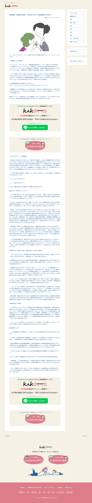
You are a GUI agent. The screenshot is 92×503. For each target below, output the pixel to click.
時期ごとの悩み (70, 492)
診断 (28, 492)
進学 (49, 492)
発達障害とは (21, 492)
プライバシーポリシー (49, 487)
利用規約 (22, 487)
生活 (40, 492)
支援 (44, 492)
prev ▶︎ (84, 436)
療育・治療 (34, 492)
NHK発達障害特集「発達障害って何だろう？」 (21, 83)
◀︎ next (7, 436)
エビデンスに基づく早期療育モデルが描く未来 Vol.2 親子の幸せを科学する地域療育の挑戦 (33, 356)
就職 (53, 492)
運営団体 (60, 487)
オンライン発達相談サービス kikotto (47, 497)
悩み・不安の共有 (60, 492)
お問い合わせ (68, 487)
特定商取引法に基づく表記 (34, 487)
